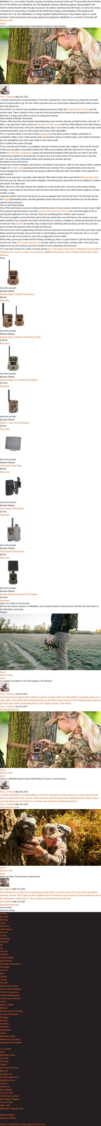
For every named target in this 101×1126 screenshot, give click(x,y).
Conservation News (9, 986)
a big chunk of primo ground (48, 124)
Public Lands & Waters (10, 989)
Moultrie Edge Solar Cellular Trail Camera (18, 594)
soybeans (19, 223)
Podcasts (4, 1023)
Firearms (4, 954)
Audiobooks (5, 1030)
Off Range (4, 967)
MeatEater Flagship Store (11, 1108)
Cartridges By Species (10, 964)
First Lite (4, 1058)
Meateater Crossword (10, 1039)
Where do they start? (89, 177)
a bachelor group (17, 168)
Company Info (6, 1074)
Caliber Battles (7, 957)
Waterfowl (4, 926)
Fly (1, 945)
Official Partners (7, 1115)
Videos (3, 1001)
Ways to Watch (7, 1005)
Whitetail (4, 920)
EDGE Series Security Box (12, 551)
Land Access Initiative (10, 998)
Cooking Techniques (9, 1014)
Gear (2, 973)
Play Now (14, 709)
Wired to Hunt (6, 20)
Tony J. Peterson (8, 97)
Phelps (3, 1064)
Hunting (3, 913)
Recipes (4, 1008)
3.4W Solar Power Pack (11, 465)
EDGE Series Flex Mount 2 (12, 508)
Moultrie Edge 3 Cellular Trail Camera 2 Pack (20, 337)
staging (6, 199)
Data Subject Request (10, 1099)
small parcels (44, 134)
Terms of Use (6, 1102)
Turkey (3, 923)
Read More (5, 709)
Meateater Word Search (11, 1042)
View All (3, 932)
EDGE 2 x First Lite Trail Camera (14, 423)
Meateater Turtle (7, 1036)
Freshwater (5, 938)
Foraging (4, 1017)
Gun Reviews (6, 961)
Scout (2, 23)
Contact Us (5, 1086)
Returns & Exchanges (23, 1124)
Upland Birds (6, 929)
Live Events (5, 1049)
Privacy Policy (6, 1093)
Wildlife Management (10, 995)
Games (3, 1033)
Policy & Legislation (9, 992)
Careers (3, 1083)
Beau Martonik (6, 889)
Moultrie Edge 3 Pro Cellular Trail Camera (19, 380)
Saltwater (4, 942)
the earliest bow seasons (78, 109)
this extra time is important (19, 153)
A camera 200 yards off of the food (54, 211)
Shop (2, 1052)
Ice (1, 948)
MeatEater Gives (7, 1080)
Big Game (4, 916)
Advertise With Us (8, 1118)
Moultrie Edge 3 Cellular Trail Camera (17, 294)
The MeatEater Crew (9, 1077)
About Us (4, 1071)
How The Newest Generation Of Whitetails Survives (71, 249)
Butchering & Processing (11, 1011)
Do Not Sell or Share (9, 1096)
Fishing (3, 935)
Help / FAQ (5, 1105)
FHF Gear (4, 1061)
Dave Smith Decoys (9, 1067)
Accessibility (6, 1090)
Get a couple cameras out (28, 242)
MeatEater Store (7, 1055)
